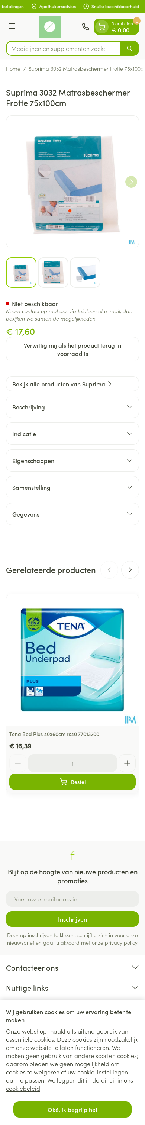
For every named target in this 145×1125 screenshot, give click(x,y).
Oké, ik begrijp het (72, 1109)
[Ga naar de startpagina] (50, 27)
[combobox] (63, 48)
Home (13, 68)
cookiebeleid (23, 1088)
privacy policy (121, 942)
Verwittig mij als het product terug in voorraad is (72, 349)
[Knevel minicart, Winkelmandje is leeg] (102, 26)
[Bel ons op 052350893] (85, 26)
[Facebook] (72, 855)
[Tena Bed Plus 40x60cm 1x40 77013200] (72, 660)
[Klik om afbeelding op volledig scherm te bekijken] (72, 182)
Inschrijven (72, 919)
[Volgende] (131, 182)
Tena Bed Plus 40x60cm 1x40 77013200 (54, 733)
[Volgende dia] (130, 570)
